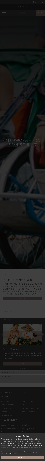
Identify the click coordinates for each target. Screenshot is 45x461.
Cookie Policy (37, 448)
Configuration (5, 448)
